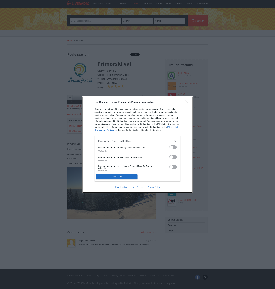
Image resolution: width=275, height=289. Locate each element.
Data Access (137, 187)
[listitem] (137, 141)
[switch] (173, 147)
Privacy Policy (154, 187)
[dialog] (137, 144)
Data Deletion (121, 187)
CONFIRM (117, 177)
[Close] (187, 102)
